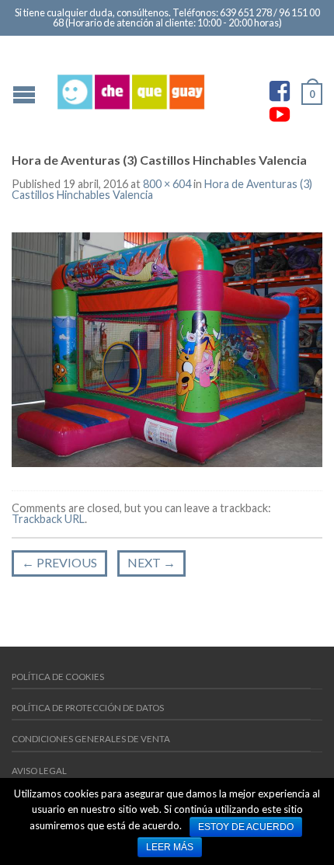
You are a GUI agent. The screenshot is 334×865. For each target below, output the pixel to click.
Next (151, 562)
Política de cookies (58, 676)
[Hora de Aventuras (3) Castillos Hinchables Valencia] (167, 347)
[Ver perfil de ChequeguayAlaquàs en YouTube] (279, 114)
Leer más (169, 847)
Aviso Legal (39, 771)
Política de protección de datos (88, 708)
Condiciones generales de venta (91, 739)
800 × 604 (167, 183)
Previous (59, 562)
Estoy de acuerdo (246, 826)
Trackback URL (48, 518)
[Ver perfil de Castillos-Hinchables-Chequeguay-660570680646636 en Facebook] (279, 91)
